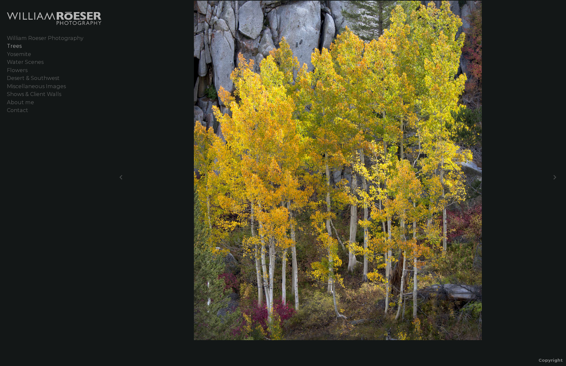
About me (20, 102)
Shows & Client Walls (34, 94)
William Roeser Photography (45, 38)
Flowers (17, 70)
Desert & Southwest (33, 78)
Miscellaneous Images (36, 86)
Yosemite (19, 54)
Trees (14, 46)
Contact (17, 110)
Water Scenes (25, 62)
